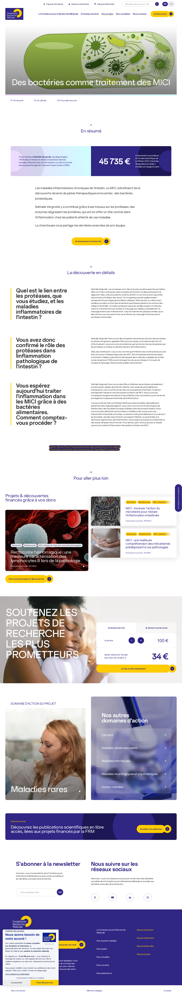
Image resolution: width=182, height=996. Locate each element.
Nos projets (107, 13)
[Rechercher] (157, 4)
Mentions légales (94, 990)
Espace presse (143, 954)
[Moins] (132, 640)
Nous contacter (18, 990)
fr (165, 4)
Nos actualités (123, 13)
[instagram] (148, 897)
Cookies (167, 990)
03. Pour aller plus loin (67, 100)
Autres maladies (112, 787)
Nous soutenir (102, 965)
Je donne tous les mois (156, 627)
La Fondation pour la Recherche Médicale (111, 931)
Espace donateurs (145, 929)
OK (59, 892)
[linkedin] (130, 897)
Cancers (107, 735)
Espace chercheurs (145, 938)
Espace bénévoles (145, 946)
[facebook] (95, 897)
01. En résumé (17, 100)
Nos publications (104, 973)
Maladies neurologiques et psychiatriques (130, 774)
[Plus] (141, 640)
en (171, 4)
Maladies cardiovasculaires (119, 748)
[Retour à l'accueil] (14, 14)
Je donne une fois (116, 627)
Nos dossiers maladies (106, 940)
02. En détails (40, 100)
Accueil (14, 30)
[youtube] (113, 897)
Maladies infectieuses (116, 761)
